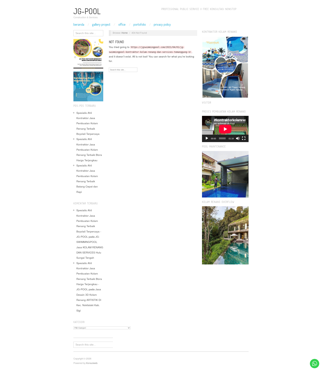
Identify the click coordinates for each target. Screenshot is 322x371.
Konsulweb (91, 363)
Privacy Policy (162, 24)
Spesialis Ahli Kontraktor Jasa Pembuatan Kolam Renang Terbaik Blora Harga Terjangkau (89, 149)
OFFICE (122, 24)
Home (124, 32)
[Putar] (207, 138)
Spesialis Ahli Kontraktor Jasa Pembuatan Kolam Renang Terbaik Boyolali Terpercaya (88, 123)
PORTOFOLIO (139, 24)
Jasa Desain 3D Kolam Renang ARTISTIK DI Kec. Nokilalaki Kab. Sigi (88, 300)
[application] (225, 129)
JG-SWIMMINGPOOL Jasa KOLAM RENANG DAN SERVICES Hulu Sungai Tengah (89, 247)
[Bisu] (238, 138)
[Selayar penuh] (244, 138)
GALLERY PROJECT (101, 24)
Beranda (78, 24)
